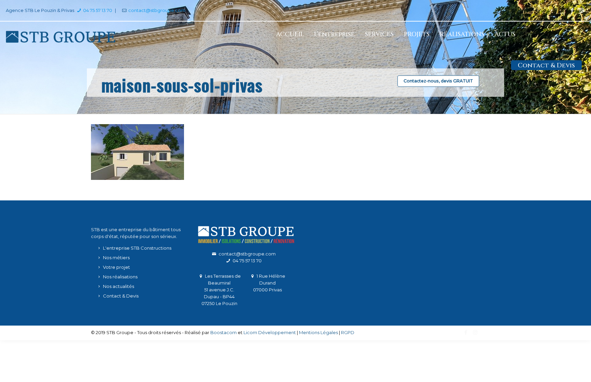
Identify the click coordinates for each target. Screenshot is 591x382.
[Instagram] (581, 10)
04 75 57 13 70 (97, 10)
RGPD (347, 332)
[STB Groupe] (60, 36)
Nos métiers (116, 257)
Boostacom (223, 332)
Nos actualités (118, 286)
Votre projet (116, 267)
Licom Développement (270, 332)
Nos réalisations (120, 276)
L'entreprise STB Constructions (137, 248)
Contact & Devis (121, 296)
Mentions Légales (318, 332)
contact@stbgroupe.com (156, 10)
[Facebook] (572, 10)
